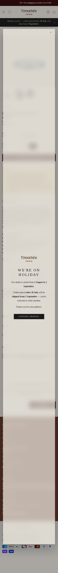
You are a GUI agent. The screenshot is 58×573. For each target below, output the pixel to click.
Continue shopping (29, 316)
